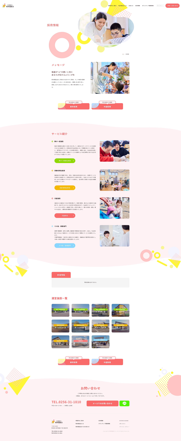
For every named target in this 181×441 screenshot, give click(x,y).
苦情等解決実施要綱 (123, 420)
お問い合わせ (122, 423)
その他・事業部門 (65, 245)
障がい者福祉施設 (65, 161)
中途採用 (107, 105)
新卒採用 (74, 105)
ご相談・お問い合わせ (172, 5)
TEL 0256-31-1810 (57, 431)
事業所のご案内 (80, 420)
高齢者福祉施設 (65, 188)
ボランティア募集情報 (104, 423)
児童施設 (65, 216)
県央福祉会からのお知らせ (82, 426)
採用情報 (101, 420)
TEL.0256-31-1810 (66, 402)
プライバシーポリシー (124, 426)
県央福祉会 (8, 6)
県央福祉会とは (80, 423)
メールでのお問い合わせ (102, 403)
